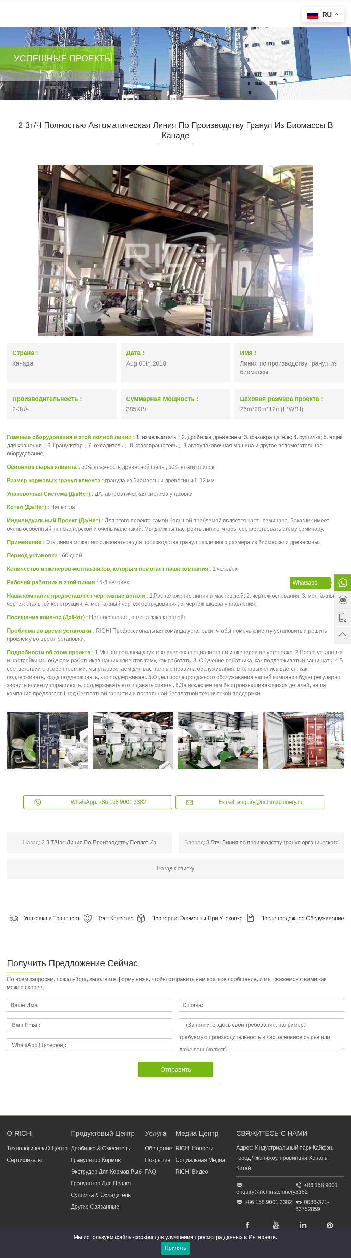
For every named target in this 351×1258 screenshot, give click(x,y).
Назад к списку (175, 869)
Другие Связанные (95, 1207)
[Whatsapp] (342, 582)
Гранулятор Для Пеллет (101, 1183)
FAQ (150, 1172)
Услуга (155, 1133)
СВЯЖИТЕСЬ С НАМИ (271, 1133)
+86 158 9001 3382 (268, 1202)
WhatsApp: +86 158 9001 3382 (108, 802)
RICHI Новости (195, 1148)
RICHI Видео (192, 1172)
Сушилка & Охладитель (101, 1195)
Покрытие (157, 1160)
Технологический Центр (37, 1148)
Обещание (158, 1148)
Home (21, 75)
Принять (175, 1248)
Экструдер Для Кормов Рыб (106, 1172)
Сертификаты (24, 1160)
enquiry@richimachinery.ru (268, 1192)
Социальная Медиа (200, 1160)
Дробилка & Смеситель (100, 1148)
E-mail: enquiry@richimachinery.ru (260, 802)
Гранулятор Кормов (96, 1160)
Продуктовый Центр (103, 1133)
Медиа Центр (197, 1133)
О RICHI (20, 1133)
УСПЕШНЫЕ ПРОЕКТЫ (67, 75)
